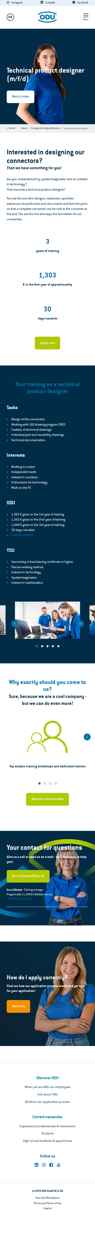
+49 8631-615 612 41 (20, 899)
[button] (14, 623)
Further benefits (22, 535)
